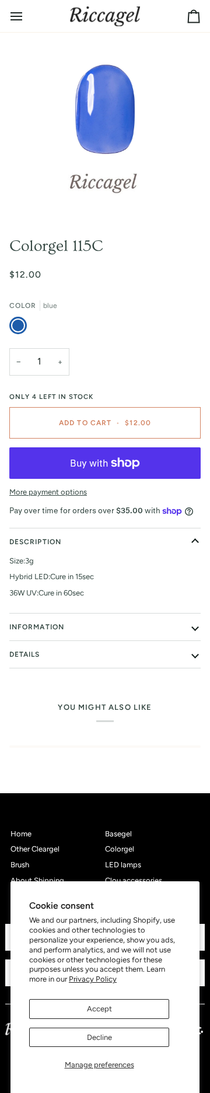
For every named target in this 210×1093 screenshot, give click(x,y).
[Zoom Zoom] (105, 130)
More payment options (48, 492)
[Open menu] (26, 16)
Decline (99, 1037)
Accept (99, 1008)
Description (35, 542)
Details (24, 654)
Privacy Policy (93, 979)
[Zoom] (37, 197)
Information (36, 627)
